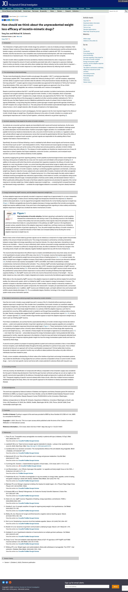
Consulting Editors (18, 8)
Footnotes (86, 78)
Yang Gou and (7, 33)
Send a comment (88, 25)
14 (66, 313)
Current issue (26, 11)
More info (19, 36)
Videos (52, 11)
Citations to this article (90, 41)
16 (19, 316)
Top (84, 49)
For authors (28, 8)
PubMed (27, 441)
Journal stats (37, 8)
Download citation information (91, 23)
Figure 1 (6, 203)
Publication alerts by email (61, 8)
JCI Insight (125, 1)
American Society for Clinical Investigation (26, 587)
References (86, 80)
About (3, 8)
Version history (87, 82)
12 (4, 262)
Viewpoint (68, 11)
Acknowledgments (88, 75)
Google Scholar (34, 441)
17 (74, 331)
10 (57, 257)
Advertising (73, 8)
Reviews (59, 11)
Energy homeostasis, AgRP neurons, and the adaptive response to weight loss (93, 63)
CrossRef (21, 441)
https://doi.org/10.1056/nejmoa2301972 (39, 446)
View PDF (5, 39)
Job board (81, 8)
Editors (9, 8)
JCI (19, 466)
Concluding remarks (88, 73)
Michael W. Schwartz (22, 33)
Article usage (87, 38)
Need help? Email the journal (91, 31)
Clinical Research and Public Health (12, 11)
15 (68, 313)
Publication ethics (47, 8)
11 (60, 257)
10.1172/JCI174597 (22, 16)
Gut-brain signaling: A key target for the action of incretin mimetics (93, 58)
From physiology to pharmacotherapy (88, 54)
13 (15, 273)
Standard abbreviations (89, 29)
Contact (88, 8)
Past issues (35, 11)
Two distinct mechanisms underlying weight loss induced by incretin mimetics (93, 69)
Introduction (86, 51)
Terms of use (87, 27)
